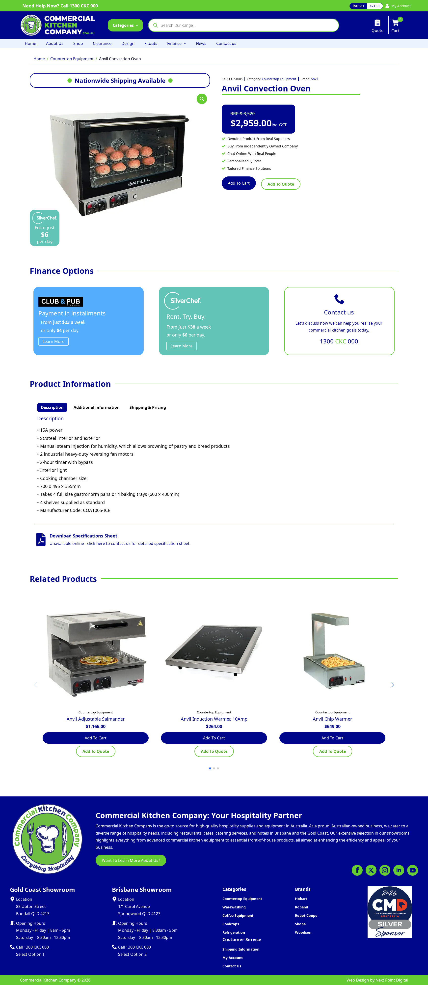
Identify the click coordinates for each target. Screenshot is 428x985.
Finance (174, 43)
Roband (301, 907)
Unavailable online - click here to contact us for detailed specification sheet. (120, 543)
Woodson (303, 932)
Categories (123, 25)
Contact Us (231, 966)
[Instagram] (384, 870)
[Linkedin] (398, 870)
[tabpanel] (214, 465)
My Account (232, 957)
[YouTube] (412, 870)
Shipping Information (240, 949)
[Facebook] (357, 870)
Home (30, 43)
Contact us (226, 43)
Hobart (301, 898)
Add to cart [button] (96, 738)
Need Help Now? (60, 6)
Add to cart (239, 183)
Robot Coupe (306, 915)
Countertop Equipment (72, 58)
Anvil (314, 79)
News (201, 43)
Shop (78, 43)
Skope (300, 924)
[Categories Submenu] (138, 25)
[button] (202, 99)
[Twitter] (371, 870)
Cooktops (230, 924)
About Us (54, 43)
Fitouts (150, 43)
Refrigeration (233, 932)
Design (127, 43)
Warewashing (234, 907)
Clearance (102, 43)
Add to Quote (281, 184)
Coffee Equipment (237, 915)
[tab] (52, 407)
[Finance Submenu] (186, 43)
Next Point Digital (391, 980)
